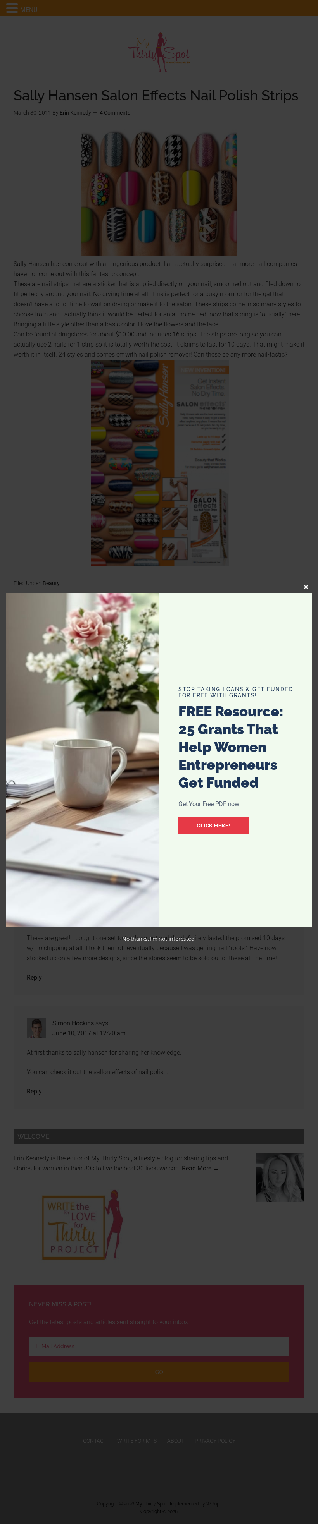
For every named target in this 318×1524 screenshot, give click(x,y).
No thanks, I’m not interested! (159, 938)
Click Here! (213, 825)
